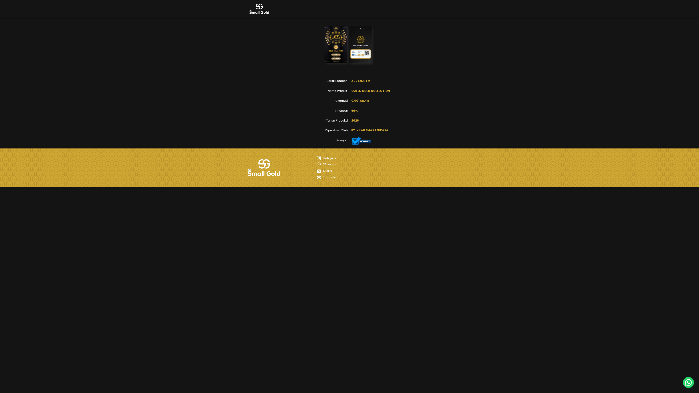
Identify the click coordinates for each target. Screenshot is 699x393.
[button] (688, 382)
